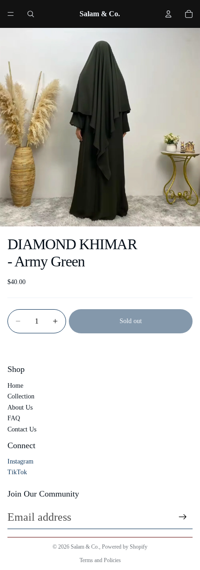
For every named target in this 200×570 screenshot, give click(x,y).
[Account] (168, 14)
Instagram (20, 461)
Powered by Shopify (124, 546)
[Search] (30, 14)
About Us (20, 407)
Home (15, 385)
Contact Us (21, 429)
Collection (20, 396)
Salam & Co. (85, 546)
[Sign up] (183, 517)
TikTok (17, 472)
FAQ (13, 418)
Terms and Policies (100, 560)
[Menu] (10, 14)
